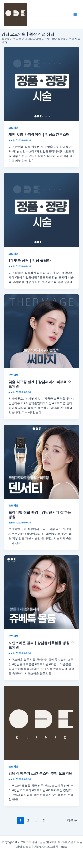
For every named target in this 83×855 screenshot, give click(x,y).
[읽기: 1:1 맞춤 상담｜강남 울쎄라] (41, 210)
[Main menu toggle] (75, 14)
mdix (63, 846)
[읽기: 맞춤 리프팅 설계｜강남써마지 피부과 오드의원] (41, 331)
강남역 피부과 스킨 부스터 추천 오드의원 (40, 773)
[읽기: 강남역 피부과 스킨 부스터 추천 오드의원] (41, 723)
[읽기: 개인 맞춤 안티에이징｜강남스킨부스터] (41, 84)
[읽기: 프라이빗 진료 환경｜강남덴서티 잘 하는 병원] (41, 462)
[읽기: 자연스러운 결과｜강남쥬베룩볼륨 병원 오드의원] (41, 592)
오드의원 (13, 127)
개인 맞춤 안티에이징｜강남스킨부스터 (38, 134)
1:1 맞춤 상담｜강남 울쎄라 (29, 260)
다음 (72, 820)
